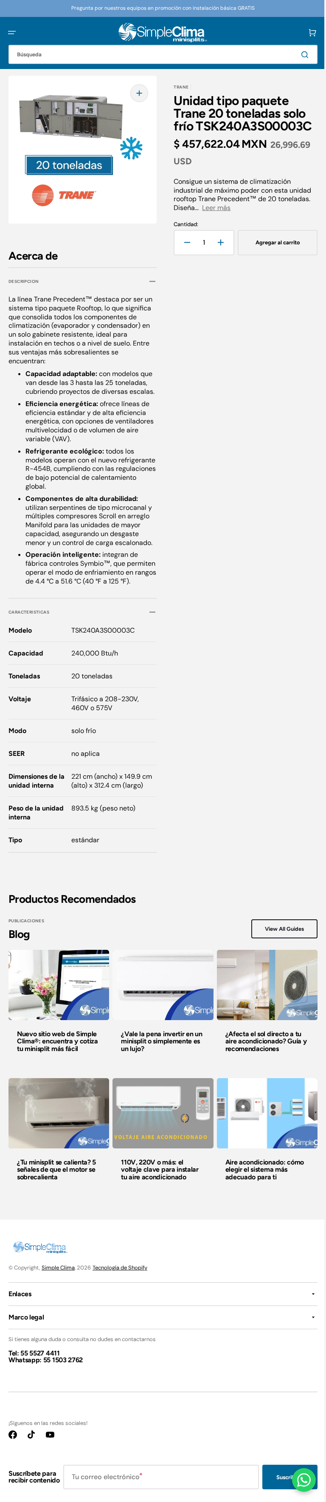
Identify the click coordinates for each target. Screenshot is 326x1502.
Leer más (213, 207)
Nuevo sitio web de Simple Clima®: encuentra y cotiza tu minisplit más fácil (57, 1054)
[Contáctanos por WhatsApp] (297, 1480)
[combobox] (159, 54)
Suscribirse (284, 1488)
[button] (12, 32)
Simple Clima (58, 1279)
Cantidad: (183, 224)
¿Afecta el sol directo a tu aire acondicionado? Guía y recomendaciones (262, 1054)
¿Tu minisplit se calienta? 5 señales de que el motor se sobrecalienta (56, 1181)
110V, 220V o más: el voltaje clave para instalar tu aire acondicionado (157, 1181)
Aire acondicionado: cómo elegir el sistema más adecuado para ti (260, 1181)
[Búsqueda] (300, 54)
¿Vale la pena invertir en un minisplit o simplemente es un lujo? (159, 1054)
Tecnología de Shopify (120, 1279)
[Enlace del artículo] (57, 1020)
